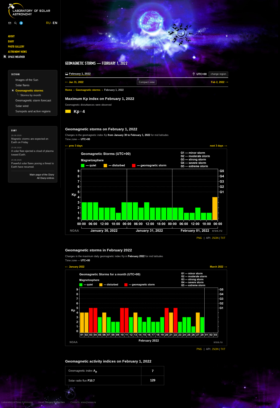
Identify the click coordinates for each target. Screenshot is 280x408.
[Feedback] (9, 23)
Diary (11, 41)
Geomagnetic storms (88, 89)
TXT (223, 238)
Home (68, 89)
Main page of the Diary (42, 174)
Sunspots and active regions (33, 111)
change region (218, 74)
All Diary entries (45, 178)
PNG (199, 238)
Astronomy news (17, 52)
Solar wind (21, 106)
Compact (146, 82)
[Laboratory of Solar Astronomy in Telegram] (21, 23)
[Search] (15, 23)
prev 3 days (75, 145)
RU (48, 23)
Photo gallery (16, 47)
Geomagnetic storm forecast (33, 100)
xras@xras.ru (88, 402)
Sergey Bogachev (55, 402)
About (11, 36)
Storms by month (30, 95)
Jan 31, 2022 (76, 82)
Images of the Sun (26, 79)
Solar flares (22, 85)
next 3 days (216, 145)
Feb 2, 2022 (217, 82)
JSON (215, 238)
